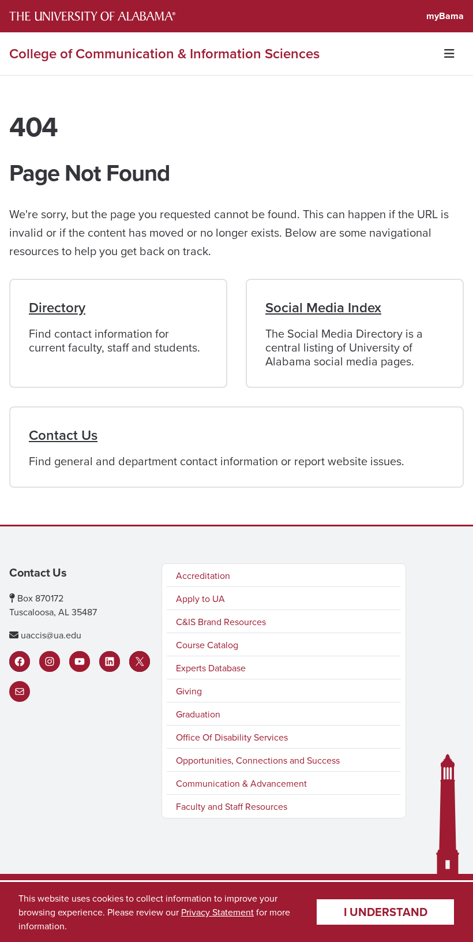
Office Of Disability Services (232, 737)
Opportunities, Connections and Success (258, 760)
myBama (445, 16)
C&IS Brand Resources (221, 621)
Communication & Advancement (241, 783)
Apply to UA (200, 598)
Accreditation (203, 575)
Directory (57, 307)
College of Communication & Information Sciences (164, 53)
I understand (385, 911)
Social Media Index (323, 307)
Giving (189, 691)
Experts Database (211, 667)
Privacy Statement (217, 912)
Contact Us (63, 435)
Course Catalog (207, 644)
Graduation (198, 714)
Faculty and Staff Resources (231, 806)
